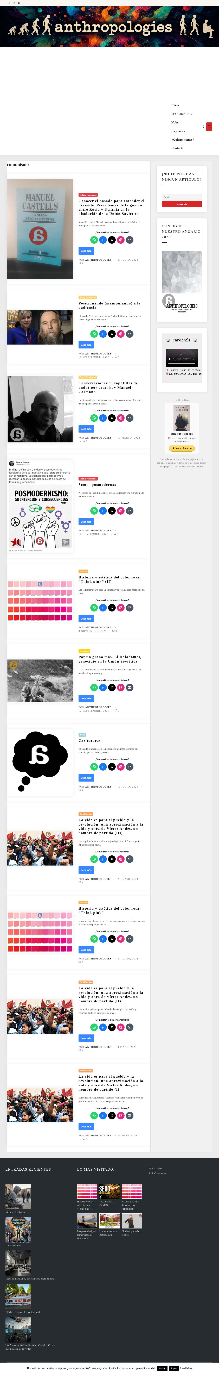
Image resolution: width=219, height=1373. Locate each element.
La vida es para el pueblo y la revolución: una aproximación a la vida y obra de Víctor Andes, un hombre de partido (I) (111, 1082)
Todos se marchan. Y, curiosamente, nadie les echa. (30, 1278)
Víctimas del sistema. (15, 1212)
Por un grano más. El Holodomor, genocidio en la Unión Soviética (110, 659)
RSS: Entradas (156, 1168)
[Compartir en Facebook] (103, 240)
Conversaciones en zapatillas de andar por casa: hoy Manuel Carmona (108, 387)
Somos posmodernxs (97, 485)
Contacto (177, 148)
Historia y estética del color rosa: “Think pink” (130, 1205)
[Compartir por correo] (129, 240)
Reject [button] (174, 1368)
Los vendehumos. (13, 1245)
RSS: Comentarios (157, 1173)
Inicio (175, 105)
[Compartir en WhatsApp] (94, 240)
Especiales (178, 131)
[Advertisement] (109, 73)
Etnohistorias (86, 814)
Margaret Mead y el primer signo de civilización (86, 1235)
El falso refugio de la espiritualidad (22, 1312)
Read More (186, 1368)
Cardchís (181, 340)
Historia (83, 571)
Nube (174, 122)
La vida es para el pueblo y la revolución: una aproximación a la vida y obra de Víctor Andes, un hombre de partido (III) (111, 826)
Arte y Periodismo (88, 297)
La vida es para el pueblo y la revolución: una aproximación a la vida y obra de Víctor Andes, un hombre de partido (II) (111, 994)
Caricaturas (90, 741)
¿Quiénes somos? (182, 139)
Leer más (87, 251)
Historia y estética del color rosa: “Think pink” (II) (110, 579)
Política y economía (88, 195)
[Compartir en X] (112, 240)
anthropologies (98, 260)
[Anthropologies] (109, 26)
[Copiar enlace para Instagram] (121, 240)
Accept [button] (162, 1368)
